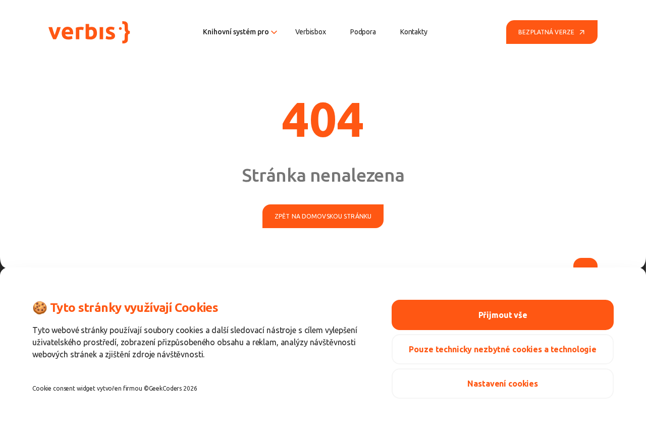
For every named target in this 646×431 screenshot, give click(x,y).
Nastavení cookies (502, 383)
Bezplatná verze (546, 32)
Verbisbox (310, 32)
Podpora (363, 32)
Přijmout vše (502, 314)
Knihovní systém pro (236, 32)
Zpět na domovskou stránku (323, 216)
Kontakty (413, 32)
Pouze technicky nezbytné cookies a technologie (503, 349)
